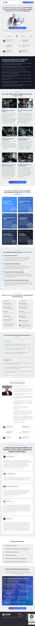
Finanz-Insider (20, 2)
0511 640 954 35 (16, 422)
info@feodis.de (22, 422)
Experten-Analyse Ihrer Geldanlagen (17, 27)
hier (11, 601)
